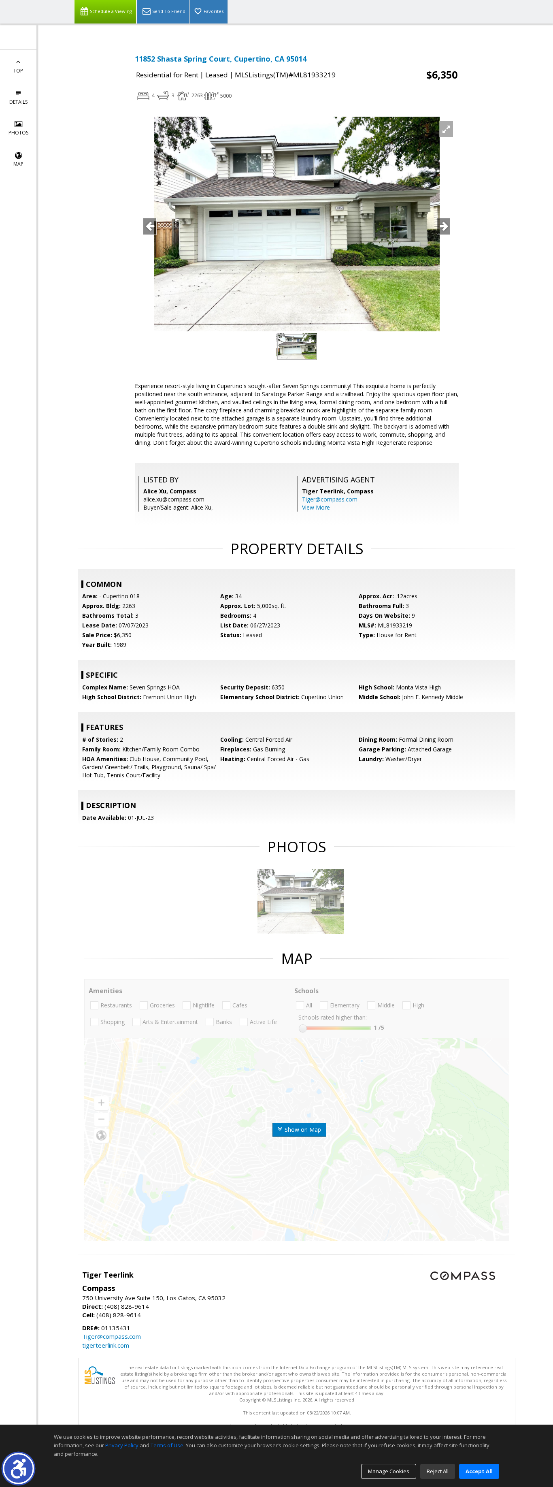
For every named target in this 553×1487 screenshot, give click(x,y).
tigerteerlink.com (105, 1345)
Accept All (479, 1471)
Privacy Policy (121, 1445)
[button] (18, 1468)
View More (316, 507)
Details (18, 101)
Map (18, 163)
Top (18, 70)
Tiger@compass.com (329, 499)
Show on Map (302, 1129)
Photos (18, 132)
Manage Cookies (388, 1471)
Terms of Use (167, 1445)
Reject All (438, 1471)
